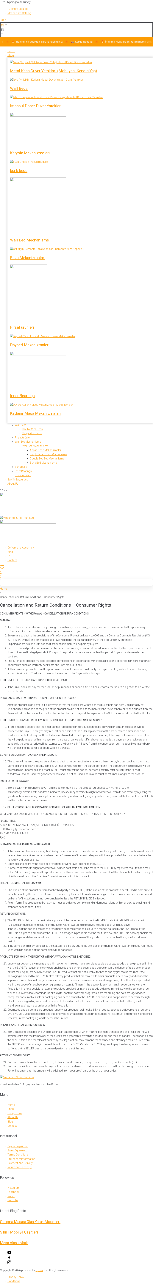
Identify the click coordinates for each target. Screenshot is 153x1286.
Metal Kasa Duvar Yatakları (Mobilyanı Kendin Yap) (53, 71)
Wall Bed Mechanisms (29, 240)
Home (3, 588)
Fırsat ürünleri (22, 327)
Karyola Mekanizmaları (30, 153)
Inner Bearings (22, 395)
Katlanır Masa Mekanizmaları (35, 413)
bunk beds (18, 170)
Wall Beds (19, 88)
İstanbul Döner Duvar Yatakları (36, 106)
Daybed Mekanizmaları (30, 345)
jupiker (39, 1270)
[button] (76, 30)
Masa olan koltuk (14, 1243)
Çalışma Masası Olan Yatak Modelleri (30, 1221)
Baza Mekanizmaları (27, 258)
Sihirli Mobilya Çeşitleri (19, 1232)
